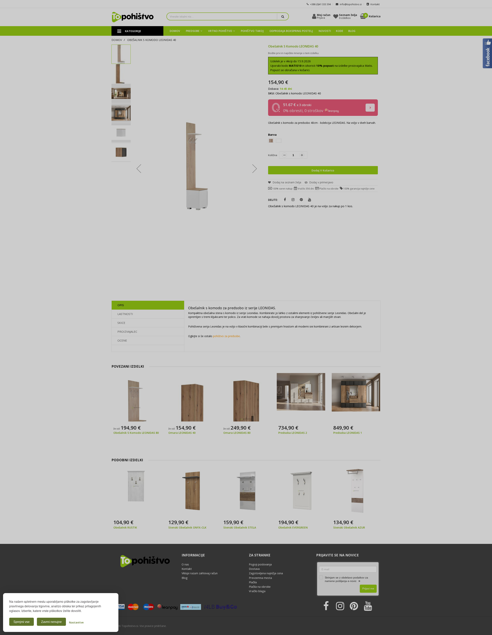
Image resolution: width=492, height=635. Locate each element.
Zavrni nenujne (51, 621)
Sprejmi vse (21, 621)
